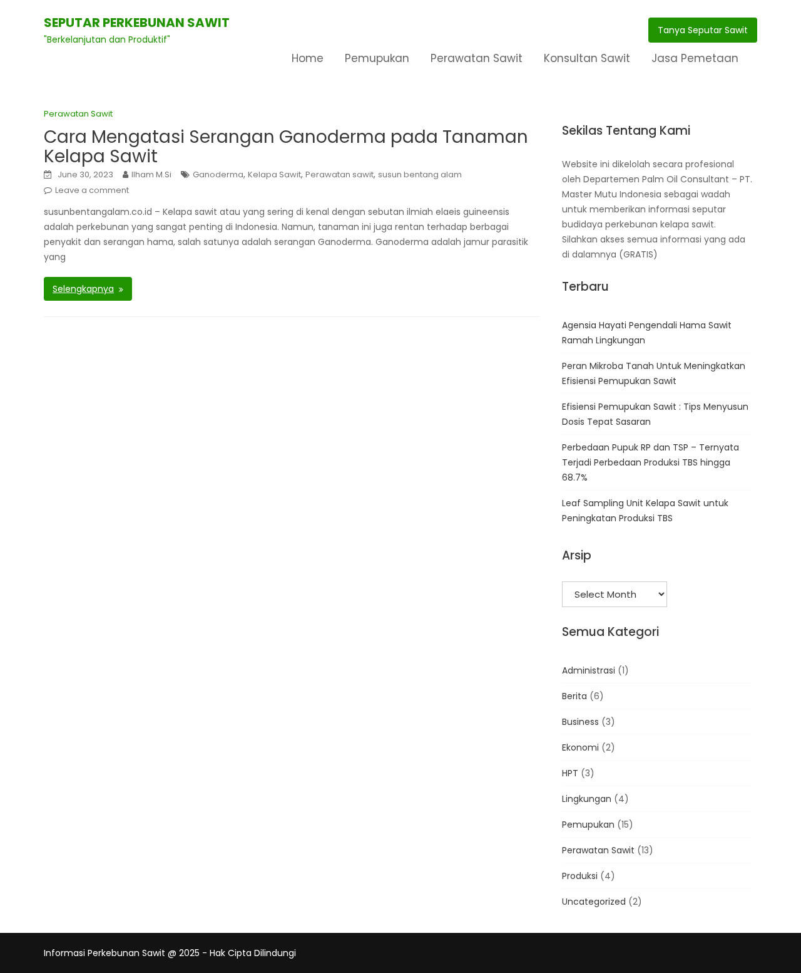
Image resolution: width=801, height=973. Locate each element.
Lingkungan (586, 799)
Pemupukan (377, 58)
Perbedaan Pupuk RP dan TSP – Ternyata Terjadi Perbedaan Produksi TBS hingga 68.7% (650, 462)
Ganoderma (218, 174)
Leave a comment (92, 190)
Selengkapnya (83, 289)
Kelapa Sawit (274, 174)
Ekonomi (580, 747)
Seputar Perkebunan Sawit (137, 22)
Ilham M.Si (151, 174)
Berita (574, 696)
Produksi (580, 876)
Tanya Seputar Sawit (703, 30)
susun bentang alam (420, 174)
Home (308, 58)
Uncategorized (594, 901)
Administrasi (588, 670)
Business (580, 721)
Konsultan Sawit (587, 58)
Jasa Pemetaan (694, 58)
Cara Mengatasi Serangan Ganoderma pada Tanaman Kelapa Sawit (286, 147)
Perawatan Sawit (477, 58)
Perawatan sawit (339, 174)
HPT (570, 773)
